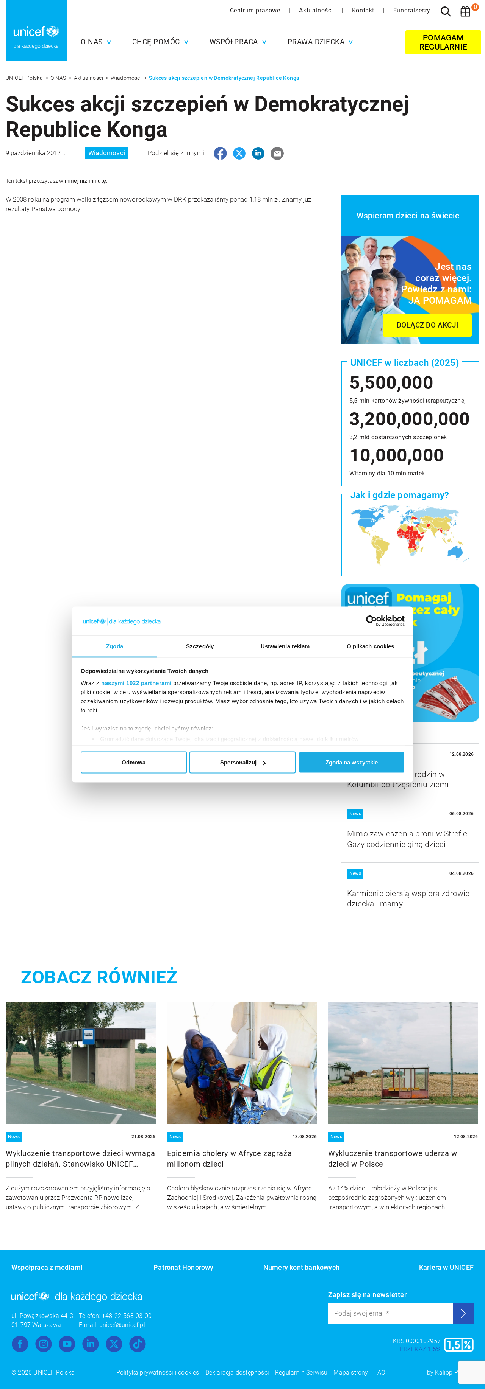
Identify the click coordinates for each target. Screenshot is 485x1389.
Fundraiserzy (411, 10)
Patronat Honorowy (183, 1267)
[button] (94, 42)
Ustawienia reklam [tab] (285, 646)
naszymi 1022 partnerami (136, 682)
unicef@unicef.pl (122, 1324)
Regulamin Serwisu (301, 1372)
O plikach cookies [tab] (370, 646)
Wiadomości (126, 78)
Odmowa (134, 762)
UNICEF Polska (25, 78)
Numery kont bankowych (301, 1267)
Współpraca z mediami (47, 1267)
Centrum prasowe (256, 10)
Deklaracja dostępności (237, 1372)
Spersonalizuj (238, 762)
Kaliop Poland (454, 1372)
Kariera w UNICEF (446, 1267)
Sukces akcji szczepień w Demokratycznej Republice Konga (224, 78)
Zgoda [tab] (114, 646)
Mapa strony (350, 1372)
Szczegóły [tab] (200, 646)
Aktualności (317, 10)
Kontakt (364, 10)
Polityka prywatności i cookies (157, 1372)
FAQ (380, 1372)
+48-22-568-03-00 (127, 1315)
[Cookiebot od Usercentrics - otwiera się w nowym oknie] (371, 621)
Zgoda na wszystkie (351, 762)
